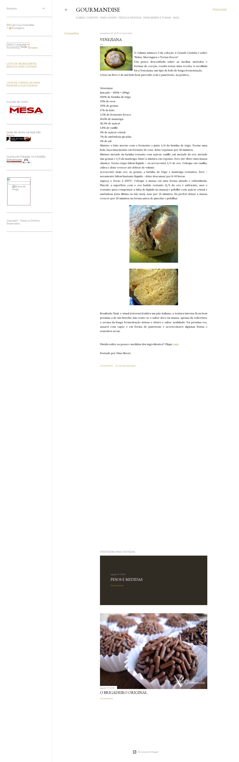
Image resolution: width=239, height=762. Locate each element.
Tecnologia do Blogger (148, 752)
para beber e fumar (157, 17)
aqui (175, 344)
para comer (108, 17)
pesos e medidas (130, 17)
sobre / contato (87, 17)
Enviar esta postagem (125, 365)
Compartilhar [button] (71, 33)
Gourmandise (98, 9)
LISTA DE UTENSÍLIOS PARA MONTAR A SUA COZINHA (23, 84)
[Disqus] (153, 416)
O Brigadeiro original (123, 692)
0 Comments (126, 33)
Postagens (17, 28)
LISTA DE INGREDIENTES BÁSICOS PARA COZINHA (22, 65)
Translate (32, 47)
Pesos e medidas (127, 579)
